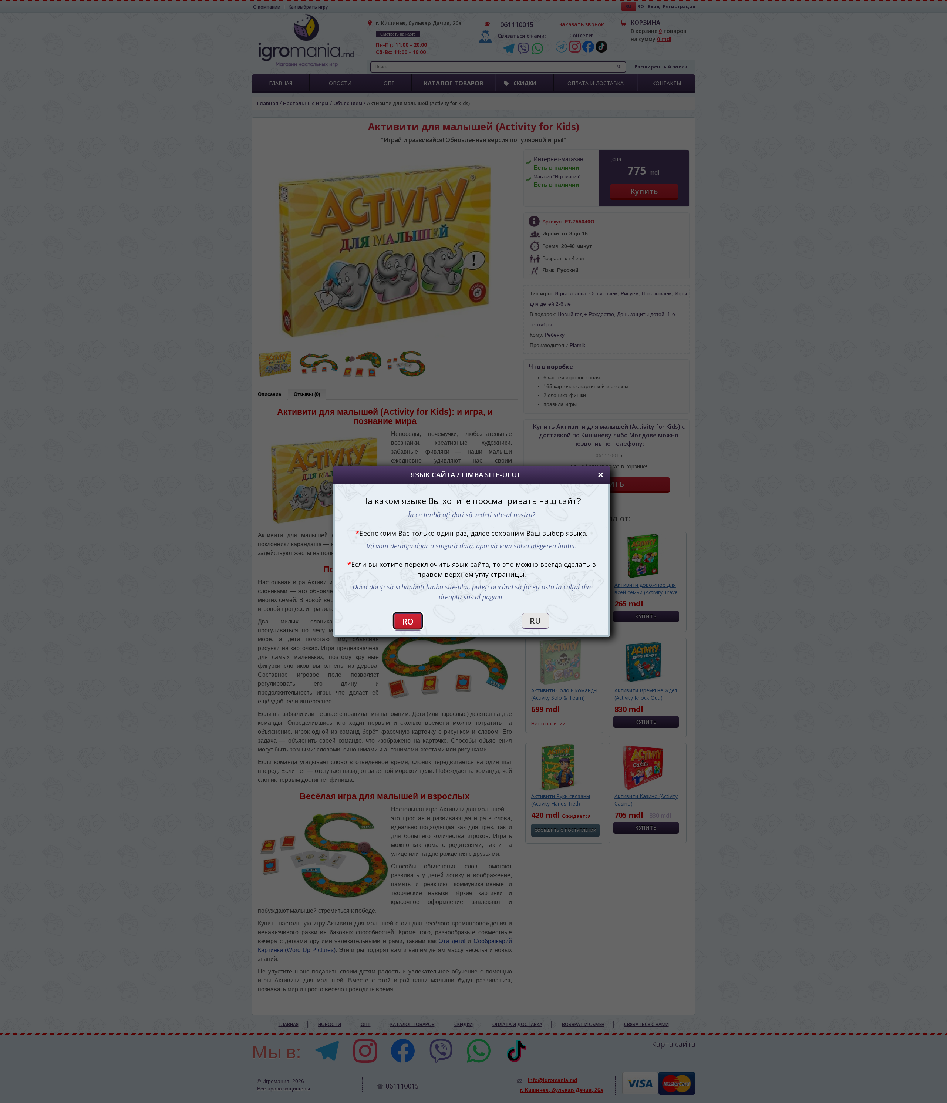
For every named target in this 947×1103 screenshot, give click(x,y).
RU (535, 621)
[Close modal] (600, 475)
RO (408, 621)
